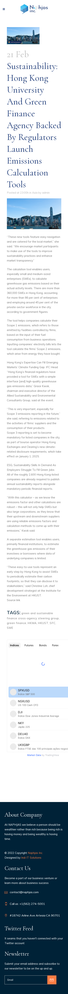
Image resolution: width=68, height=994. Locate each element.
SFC (52, 623)
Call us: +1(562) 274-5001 (27, 904)
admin (46, 192)
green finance (16, 623)
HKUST (43, 623)
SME (10, 627)
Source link (13, 600)
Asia (35, 192)
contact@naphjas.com (24, 892)
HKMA (32, 623)
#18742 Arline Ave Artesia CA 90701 (35, 915)
